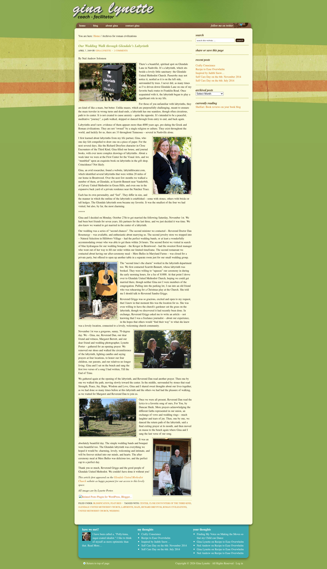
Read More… (95, 545)
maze (137, 507)
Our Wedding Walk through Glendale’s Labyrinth (113, 45)
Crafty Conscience (205, 65)
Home (82, 25)
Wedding (114, 510)
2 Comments (121, 50)
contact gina (132, 25)
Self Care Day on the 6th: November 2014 (218, 76)
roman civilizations (175, 507)
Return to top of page (97, 563)
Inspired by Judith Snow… (210, 73)
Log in (239, 563)
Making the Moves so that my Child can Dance (220, 536)
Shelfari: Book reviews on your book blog (218, 107)
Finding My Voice (206, 534)
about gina (112, 25)
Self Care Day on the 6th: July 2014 (215, 80)
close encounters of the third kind (170, 503)
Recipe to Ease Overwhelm (210, 69)
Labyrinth (127, 507)
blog (95, 25)
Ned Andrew (203, 545)
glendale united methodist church (99, 507)
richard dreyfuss (151, 507)
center (144, 503)
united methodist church (93, 510)
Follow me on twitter (222, 25)
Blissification (101, 503)
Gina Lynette (163, 11)
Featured (116, 503)
